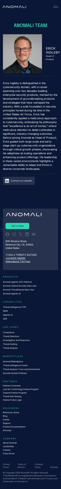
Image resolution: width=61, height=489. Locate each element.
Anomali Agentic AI (12, 293)
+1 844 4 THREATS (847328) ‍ (22, 255)
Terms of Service (21, 465)
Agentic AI (8, 315)
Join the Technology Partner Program (21, 389)
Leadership (8, 446)
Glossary (7, 430)
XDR (5, 319)
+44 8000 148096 (15, 258)
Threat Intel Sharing (12, 396)
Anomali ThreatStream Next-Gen (18, 289)
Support (7, 423)
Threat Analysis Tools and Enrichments (21, 369)
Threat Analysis (10, 348)
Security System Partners (15, 373)
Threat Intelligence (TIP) (14, 307)
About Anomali (10, 443)
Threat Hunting (10, 344)
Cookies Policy (39, 465)
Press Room (9, 453)
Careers (7, 450)
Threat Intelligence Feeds (15, 365)
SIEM (5, 311)
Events (6, 419)
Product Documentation (14, 427)
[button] (55, 7)
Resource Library (11, 412)
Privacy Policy (6, 465)
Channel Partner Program (15, 393)
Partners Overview (12, 385)
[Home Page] (14, 7)
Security (54, 467)
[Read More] (17, 226)
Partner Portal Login (12, 400)
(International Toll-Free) (18, 261)
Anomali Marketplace (13, 361)
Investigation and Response (16, 340)
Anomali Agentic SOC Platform (17, 282)
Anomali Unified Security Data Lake (19, 286)
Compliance (8, 332)
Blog (5, 416)
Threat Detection (11, 336)
